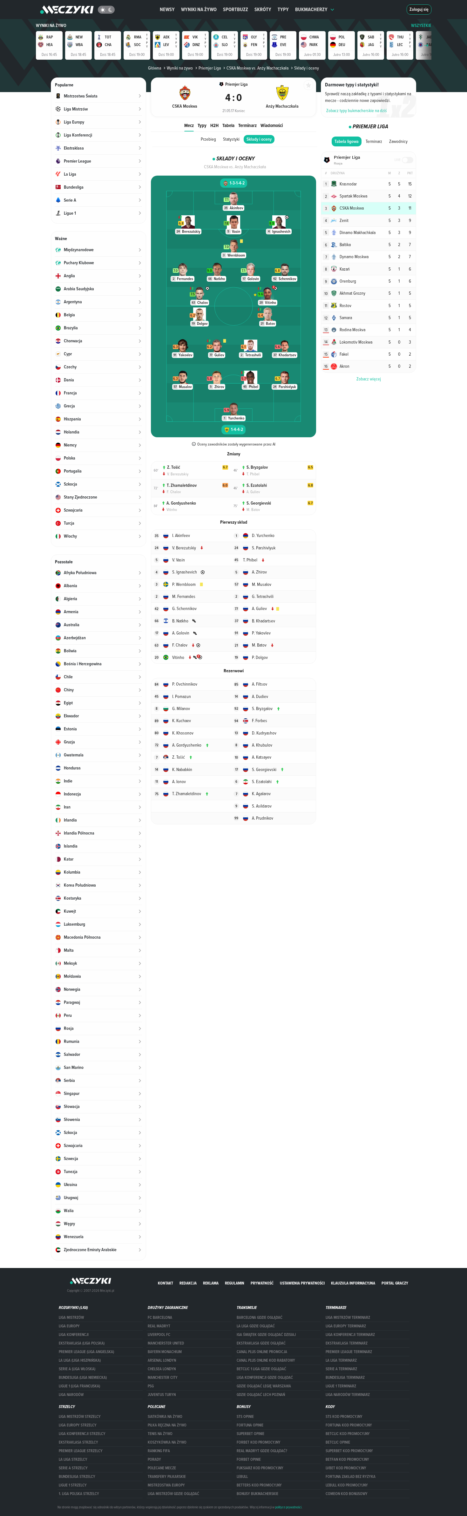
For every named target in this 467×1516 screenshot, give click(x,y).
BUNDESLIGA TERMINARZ (345, 1377)
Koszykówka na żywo (167, 1442)
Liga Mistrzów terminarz (348, 1317)
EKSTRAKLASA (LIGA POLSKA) (82, 1343)
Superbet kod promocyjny (349, 1450)
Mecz (189, 125)
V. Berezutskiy (177, 474)
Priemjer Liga (210, 68)
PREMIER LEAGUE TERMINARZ (349, 1351)
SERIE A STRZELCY (73, 1468)
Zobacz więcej (368, 379)
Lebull (242, 1476)
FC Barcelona (160, 1317)
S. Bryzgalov (257, 467)
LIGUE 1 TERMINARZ (341, 1386)
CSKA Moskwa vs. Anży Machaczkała (257, 68)
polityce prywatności (288, 1507)
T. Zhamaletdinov (182, 485)
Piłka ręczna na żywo (167, 1425)
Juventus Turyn (162, 1394)
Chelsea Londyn (162, 1369)
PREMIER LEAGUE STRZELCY (81, 1450)
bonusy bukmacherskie (257, 1493)
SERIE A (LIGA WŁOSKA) (77, 1369)
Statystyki (231, 139)
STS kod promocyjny (344, 1416)
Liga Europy (69, 1326)
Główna (154, 68)
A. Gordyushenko (181, 503)
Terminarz (247, 125)
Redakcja (188, 1283)
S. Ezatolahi (257, 485)
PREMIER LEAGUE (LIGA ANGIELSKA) (86, 1351)
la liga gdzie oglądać (256, 1326)
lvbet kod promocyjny (346, 1468)
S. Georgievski (259, 503)
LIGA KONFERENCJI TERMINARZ (350, 1334)
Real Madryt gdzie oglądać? (262, 1450)
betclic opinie (338, 1442)
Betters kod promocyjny (259, 1485)
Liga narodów (71, 1394)
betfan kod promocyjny (347, 1459)
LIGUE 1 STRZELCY (73, 1485)
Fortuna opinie (250, 1425)
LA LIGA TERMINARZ (341, 1360)
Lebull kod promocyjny (347, 1485)
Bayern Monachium (165, 1351)
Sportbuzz (235, 9)
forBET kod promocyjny (259, 1442)
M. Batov (253, 509)
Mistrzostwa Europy (166, 1485)
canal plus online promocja (262, 1351)
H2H (214, 125)
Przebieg (208, 139)
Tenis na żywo (160, 1433)
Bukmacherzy (311, 9)
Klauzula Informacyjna (353, 1283)
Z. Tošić (173, 467)
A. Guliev (253, 491)
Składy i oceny (259, 139)
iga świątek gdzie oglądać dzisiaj (266, 1334)
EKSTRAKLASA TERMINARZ (347, 1343)
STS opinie (245, 1416)
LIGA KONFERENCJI (74, 1334)
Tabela (228, 125)
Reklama (211, 1283)
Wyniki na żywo (199, 9)
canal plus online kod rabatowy (266, 1360)
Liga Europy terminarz (346, 1326)
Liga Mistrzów (71, 1317)
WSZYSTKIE (421, 25)
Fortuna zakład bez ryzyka (351, 1476)
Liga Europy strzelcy (78, 1425)
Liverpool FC (159, 1334)
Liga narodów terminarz (348, 1394)
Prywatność (262, 1283)
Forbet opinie (249, 1459)
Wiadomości (272, 125)
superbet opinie (250, 1433)
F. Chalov (174, 491)
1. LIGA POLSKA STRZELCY (79, 1493)
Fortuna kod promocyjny (349, 1425)
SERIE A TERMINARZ (341, 1369)
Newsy (167, 9)
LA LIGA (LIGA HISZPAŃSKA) (80, 1360)
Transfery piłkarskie (167, 1476)
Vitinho (171, 509)
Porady (154, 1459)
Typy (283, 9)
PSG (151, 1386)
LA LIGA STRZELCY (73, 1459)
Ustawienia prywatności (302, 1283)
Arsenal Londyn (162, 1360)
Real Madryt (159, 1326)
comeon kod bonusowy (347, 1493)
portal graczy (395, 1283)
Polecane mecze (162, 1468)
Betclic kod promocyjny (348, 1433)
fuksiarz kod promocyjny (260, 1468)
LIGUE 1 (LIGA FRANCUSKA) (79, 1386)
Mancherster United (166, 1343)
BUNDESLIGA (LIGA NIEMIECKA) (83, 1377)
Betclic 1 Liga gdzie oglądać (261, 1369)
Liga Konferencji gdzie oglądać (265, 1377)
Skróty (262, 9)
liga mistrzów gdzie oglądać (173, 1493)
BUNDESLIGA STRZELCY (77, 1476)
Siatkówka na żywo (165, 1416)
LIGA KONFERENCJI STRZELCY (82, 1433)
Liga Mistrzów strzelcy (80, 1416)
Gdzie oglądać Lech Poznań (261, 1394)
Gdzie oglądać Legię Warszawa (264, 1386)
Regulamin (234, 1283)
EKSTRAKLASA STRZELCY (78, 1442)
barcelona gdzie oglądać (259, 1317)
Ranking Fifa (159, 1450)
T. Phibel (253, 474)
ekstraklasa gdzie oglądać (261, 1343)
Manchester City (163, 1377)
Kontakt (165, 1283)
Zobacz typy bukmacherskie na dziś (356, 110)
